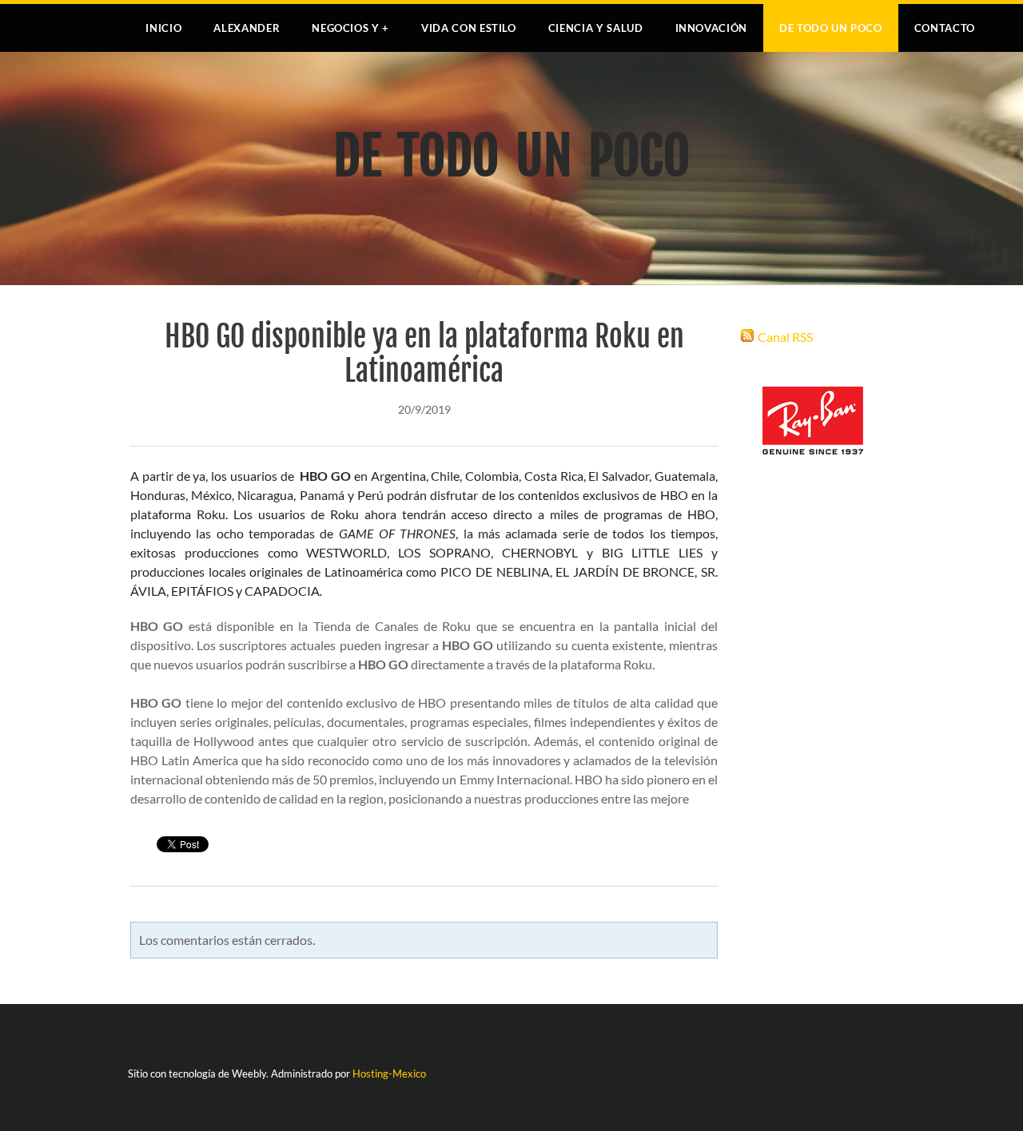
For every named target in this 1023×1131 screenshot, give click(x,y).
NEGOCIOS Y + (350, 28)
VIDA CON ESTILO (468, 28)
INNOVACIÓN (711, 28)
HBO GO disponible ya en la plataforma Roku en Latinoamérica (424, 354)
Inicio (163, 28)
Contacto (944, 28)
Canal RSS (785, 336)
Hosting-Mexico (389, 1073)
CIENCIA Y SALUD (595, 28)
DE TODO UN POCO (830, 28)
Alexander (246, 28)
